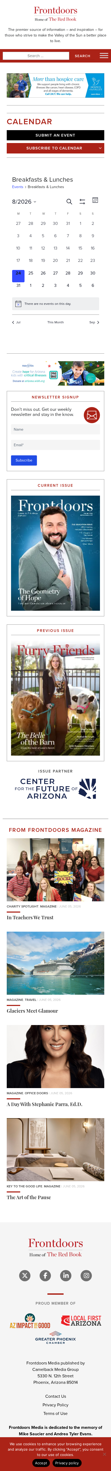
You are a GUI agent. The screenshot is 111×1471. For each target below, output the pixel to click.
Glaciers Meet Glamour (32, 1011)
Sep (92, 322)
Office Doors (36, 1093)
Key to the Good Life (24, 1186)
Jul (18, 322)
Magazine (48, 906)
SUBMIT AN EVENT (55, 135)
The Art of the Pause (29, 1198)
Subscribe (24, 460)
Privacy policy (67, 1463)
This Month (55, 322)
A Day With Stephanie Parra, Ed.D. (44, 1105)
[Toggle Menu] (104, 55)
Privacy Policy (55, 1405)
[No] (104, 1454)
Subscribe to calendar (54, 148)
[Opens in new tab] (55, 788)
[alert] (55, 303)
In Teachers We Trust (30, 918)
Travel (30, 999)
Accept (41, 1463)
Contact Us (55, 1396)
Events (17, 187)
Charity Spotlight (23, 906)
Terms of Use (55, 1413)
